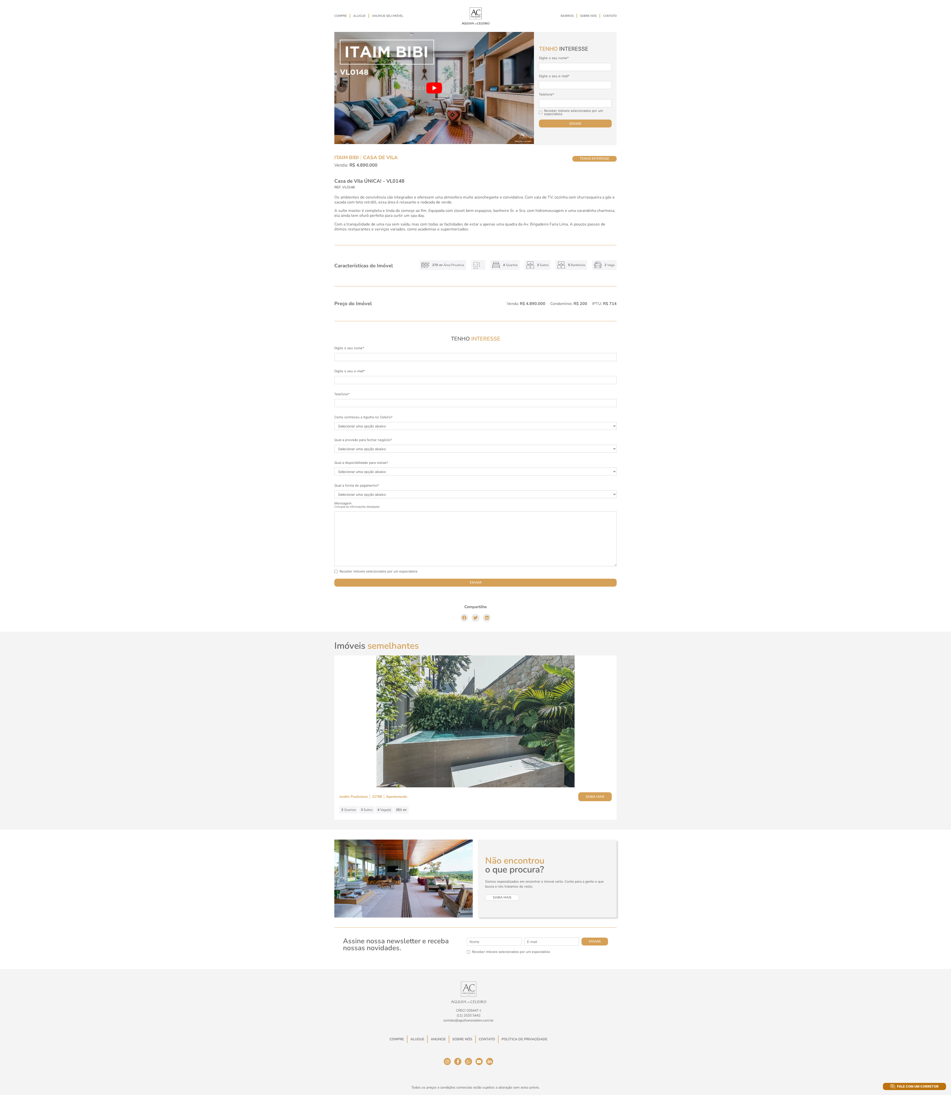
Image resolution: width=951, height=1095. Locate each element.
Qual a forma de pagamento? (356, 485)
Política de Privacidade (524, 1039)
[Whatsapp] (468, 1061)
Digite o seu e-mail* (554, 76)
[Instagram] (447, 1061)
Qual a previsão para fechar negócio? (363, 440)
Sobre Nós (588, 16)
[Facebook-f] (457, 1061)
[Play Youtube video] (434, 88)
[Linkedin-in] (489, 1061)
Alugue (359, 16)
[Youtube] (479, 1061)
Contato (610, 16)
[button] (464, 618)
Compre (340, 16)
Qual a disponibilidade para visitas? (361, 462)
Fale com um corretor (918, 1086)
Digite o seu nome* (554, 58)
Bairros (567, 16)
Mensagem (357, 505)
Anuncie (438, 1039)
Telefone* (546, 94)
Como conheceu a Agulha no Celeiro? (363, 417)
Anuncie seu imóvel (387, 16)
